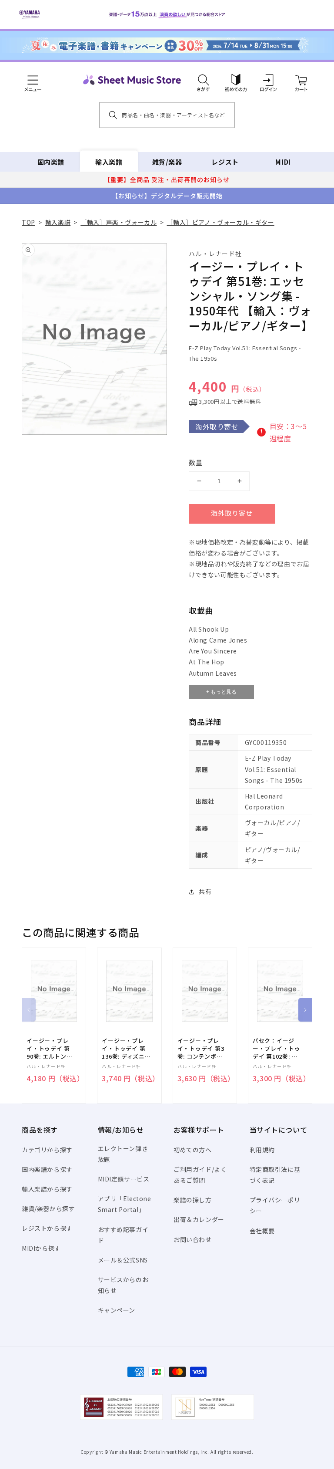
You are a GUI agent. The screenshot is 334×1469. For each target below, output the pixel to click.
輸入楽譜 (108, 161)
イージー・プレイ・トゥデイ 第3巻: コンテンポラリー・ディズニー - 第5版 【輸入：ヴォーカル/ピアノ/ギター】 (201, 1049)
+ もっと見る (221, 692)
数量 (196, 462)
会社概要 (262, 1230)
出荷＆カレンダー (199, 1219)
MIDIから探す (41, 1248)
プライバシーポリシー (275, 1205)
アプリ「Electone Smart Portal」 (124, 1204)
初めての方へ (193, 1149)
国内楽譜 (50, 161)
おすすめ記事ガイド (123, 1235)
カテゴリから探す (47, 1149)
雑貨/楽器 (167, 161)
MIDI (283, 161)
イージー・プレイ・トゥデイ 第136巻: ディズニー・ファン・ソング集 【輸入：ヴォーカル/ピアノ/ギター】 (126, 1049)
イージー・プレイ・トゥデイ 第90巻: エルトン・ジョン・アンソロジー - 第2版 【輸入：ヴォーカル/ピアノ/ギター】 (50, 1049)
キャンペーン (117, 1310)
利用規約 (262, 1149)
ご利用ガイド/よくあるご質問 (200, 1175)
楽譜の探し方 (193, 1199)
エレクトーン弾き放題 (123, 1154)
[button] (203, 80)
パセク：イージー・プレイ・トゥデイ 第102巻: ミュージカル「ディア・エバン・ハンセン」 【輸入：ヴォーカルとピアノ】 (277, 1049)
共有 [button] (205, 891)
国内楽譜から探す (47, 1169)
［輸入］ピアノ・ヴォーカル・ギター (220, 222)
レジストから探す (47, 1228)
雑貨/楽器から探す (48, 1208)
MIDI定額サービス (124, 1179)
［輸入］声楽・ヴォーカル (118, 222)
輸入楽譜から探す (47, 1189)
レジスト (224, 161)
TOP (28, 222)
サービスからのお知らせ (123, 1285)
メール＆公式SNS (123, 1260)
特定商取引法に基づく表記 (275, 1175)
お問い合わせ (193, 1239)
